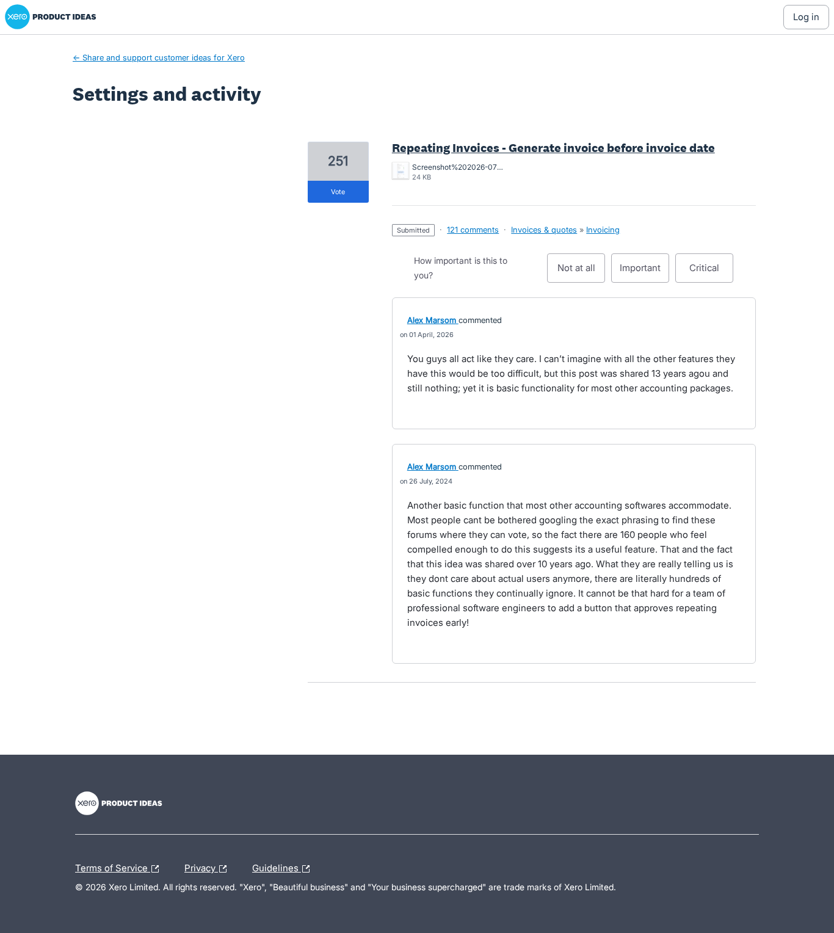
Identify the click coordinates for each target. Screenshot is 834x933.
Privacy (201, 866)
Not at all (581, 272)
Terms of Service (112, 866)
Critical (711, 272)
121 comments (473, 229)
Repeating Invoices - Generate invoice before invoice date (553, 148)
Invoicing (603, 229)
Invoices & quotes (544, 229)
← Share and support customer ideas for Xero (159, 57)
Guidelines (276, 866)
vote (338, 191)
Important (644, 272)
